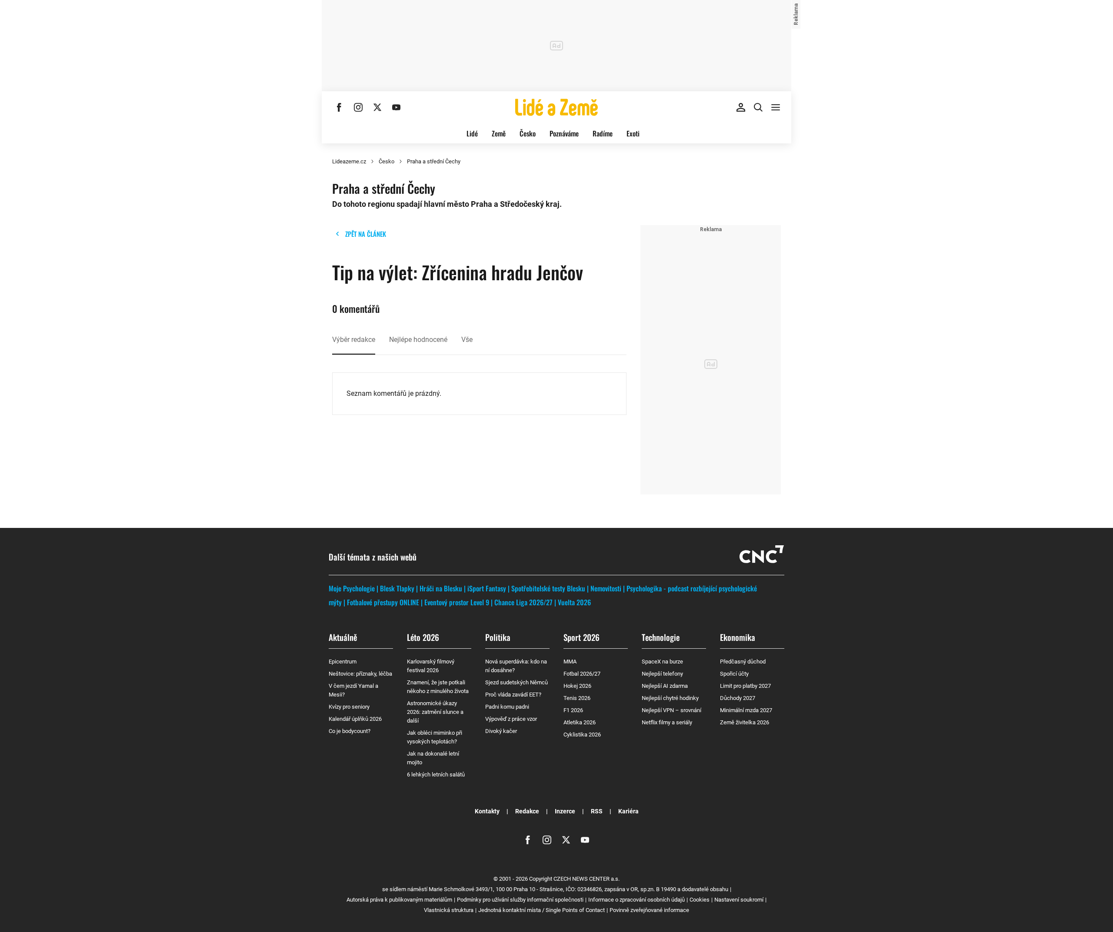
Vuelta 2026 (574, 602)
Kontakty (487, 811)
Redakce (527, 811)
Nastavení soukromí (738, 899)
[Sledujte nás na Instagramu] (358, 107)
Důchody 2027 (737, 698)
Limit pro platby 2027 (745, 686)
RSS (597, 811)
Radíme (603, 133)
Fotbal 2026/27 (581, 673)
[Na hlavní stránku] (556, 107)
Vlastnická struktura (448, 910)
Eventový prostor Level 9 (456, 602)
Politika (497, 637)
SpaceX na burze (662, 661)
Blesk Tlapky (397, 588)
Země (499, 133)
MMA (569, 661)
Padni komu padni (507, 706)
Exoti (633, 133)
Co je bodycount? (349, 731)
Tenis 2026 (576, 698)
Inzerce (565, 811)
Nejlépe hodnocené (418, 339)
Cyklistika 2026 (582, 734)
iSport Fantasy (486, 588)
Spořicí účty (734, 673)
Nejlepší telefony (662, 673)
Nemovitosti (605, 588)
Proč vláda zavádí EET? (513, 694)
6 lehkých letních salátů (436, 774)
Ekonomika (737, 637)
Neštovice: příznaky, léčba (360, 673)
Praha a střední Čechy (433, 161)
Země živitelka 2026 (744, 722)
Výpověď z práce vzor (511, 719)
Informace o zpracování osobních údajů (636, 899)
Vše (467, 339)
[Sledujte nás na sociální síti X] (377, 107)
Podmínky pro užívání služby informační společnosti (520, 899)
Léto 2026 (423, 637)
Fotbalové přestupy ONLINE (383, 602)
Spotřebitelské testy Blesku (548, 588)
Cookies (700, 899)
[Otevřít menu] (775, 107)
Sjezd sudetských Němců (516, 682)
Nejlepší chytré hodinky (670, 698)
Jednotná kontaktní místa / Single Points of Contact (541, 910)
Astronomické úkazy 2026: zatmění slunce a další (435, 712)
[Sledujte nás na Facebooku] (339, 107)
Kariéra (628, 811)
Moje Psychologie (352, 588)
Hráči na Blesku (441, 588)
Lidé (472, 133)
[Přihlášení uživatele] (741, 107)
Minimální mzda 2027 (746, 710)
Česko (528, 133)
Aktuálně (343, 637)
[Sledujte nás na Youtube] (396, 107)
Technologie (661, 637)
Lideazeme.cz (349, 161)
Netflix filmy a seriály (667, 722)
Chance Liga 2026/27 (523, 602)
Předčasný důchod (743, 661)
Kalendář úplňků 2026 (355, 719)
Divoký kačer (501, 731)
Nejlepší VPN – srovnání (671, 710)
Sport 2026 (581, 637)
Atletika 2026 (579, 722)
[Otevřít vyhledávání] (758, 107)
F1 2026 (573, 710)
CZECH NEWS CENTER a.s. (586, 879)
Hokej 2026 (577, 686)
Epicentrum (343, 661)
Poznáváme (564, 133)
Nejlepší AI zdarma (665, 686)
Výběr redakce (353, 339)
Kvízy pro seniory (349, 706)
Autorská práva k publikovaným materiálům (399, 899)
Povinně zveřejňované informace (649, 910)
